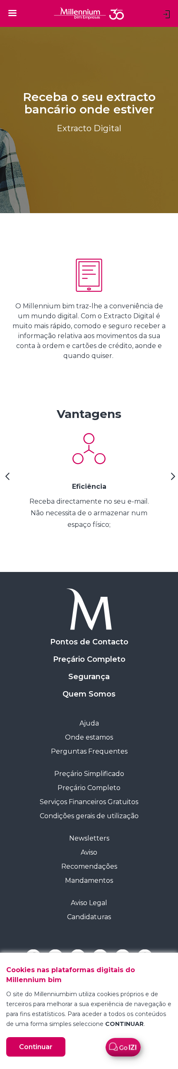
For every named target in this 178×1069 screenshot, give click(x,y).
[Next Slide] (172, 479)
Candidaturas (89, 917)
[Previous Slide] (6, 479)
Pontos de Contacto (89, 641)
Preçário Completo (89, 659)
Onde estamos (89, 737)
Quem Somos (89, 694)
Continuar (36, 1047)
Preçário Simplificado (89, 774)
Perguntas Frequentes (89, 751)
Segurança (89, 676)
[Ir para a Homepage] (89, 609)
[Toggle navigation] (12, 12)
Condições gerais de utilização (89, 816)
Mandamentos (89, 880)
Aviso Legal (89, 903)
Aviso (89, 852)
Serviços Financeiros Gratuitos (89, 802)
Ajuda (89, 723)
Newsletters (89, 838)
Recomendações (89, 866)
